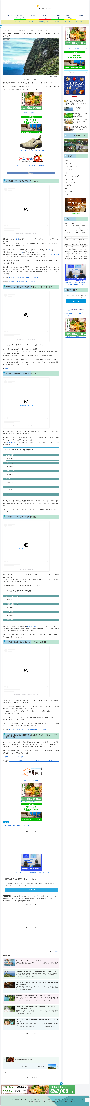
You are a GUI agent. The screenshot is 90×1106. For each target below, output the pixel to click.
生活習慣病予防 (7, 900)
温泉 (53, 1099)
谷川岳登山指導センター (34, 626)
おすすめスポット (15, 896)
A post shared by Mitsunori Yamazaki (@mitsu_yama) (26, 694)
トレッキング (19, 252)
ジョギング (41, 896)
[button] (86, 72)
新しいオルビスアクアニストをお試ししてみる (18, 825)
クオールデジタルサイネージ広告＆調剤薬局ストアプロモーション (31, 872)
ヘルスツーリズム (7, 898)
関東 (29, 900)
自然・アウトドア (59, 1099)
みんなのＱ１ (31, 167)
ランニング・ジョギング (26, 1099)
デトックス (40, 1099)
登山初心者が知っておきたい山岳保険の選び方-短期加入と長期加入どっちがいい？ (33, 730)
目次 (29, 173)
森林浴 (50, 898)
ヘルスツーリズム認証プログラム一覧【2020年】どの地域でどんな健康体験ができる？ (34, 761)
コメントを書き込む (31, 1077)
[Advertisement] (31, 842)
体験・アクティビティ (35, 898)
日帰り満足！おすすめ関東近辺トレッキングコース (23, 277)
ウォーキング (34, 896)
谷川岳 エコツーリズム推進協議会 (14, 757)
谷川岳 (17, 239)
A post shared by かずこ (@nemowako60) (26, 339)
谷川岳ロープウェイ (10, 368)
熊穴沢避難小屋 (11, 442)
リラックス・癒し (80, 1099)
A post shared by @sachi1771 (26, 569)
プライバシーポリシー (70, 1101)
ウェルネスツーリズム (25, 896)
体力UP (27, 898)
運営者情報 (53, 1101)
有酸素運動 (44, 898)
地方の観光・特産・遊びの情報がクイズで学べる (31, 165)
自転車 (34, 1099)
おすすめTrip (6, 896)
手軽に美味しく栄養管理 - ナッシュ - (31, 801)
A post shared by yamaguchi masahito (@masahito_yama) (26, 425)
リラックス (22, 898)
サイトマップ (60, 1101)
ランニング (15, 898)
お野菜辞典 (30, 1101)
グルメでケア (47, 1099)
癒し (13, 900)
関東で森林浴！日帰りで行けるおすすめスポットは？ (24, 282)
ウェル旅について (38, 1101)
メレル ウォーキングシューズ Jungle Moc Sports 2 (31, 150)
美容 (21, 900)
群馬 (25, 900)
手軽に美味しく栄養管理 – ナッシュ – (31, 113)
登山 (50, 250)
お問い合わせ (31, 890)
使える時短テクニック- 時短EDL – (31, 780)
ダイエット (47, 896)
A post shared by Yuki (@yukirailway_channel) (26, 233)
